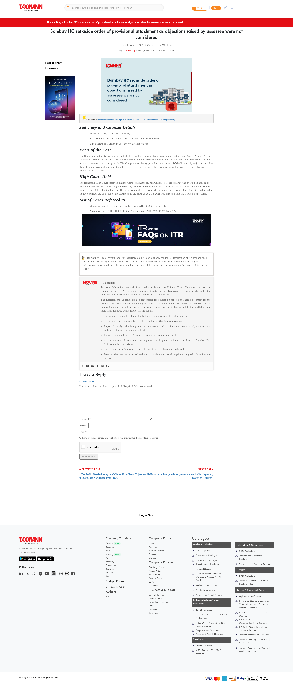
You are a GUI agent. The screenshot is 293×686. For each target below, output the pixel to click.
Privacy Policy (155, 570)
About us (153, 547)
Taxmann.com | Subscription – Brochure (253, 557)
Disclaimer (153, 585)
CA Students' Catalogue (206, 555)
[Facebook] (98, 366)
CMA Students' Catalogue (207, 564)
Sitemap (152, 558)
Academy (110, 561)
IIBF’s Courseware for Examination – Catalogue (255, 614)
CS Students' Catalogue (206, 560)
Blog (58, 22)
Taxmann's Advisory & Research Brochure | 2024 (253, 582)
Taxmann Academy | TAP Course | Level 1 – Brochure (254, 641)
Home (50, 22)
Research (110, 547)
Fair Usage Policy (156, 567)
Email (83, 431)
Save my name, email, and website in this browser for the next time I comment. (121, 437)
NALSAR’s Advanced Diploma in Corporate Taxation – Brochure (253, 621)
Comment (85, 419)
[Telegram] (88, 366)
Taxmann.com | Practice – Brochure (255, 564)
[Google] (108, 366)
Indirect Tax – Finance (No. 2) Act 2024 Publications (211, 625)
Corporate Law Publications (208, 630)
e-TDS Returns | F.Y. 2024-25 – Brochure (210, 652)
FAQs (151, 605)
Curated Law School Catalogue (210, 595)
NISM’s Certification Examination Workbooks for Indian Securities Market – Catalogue (254, 604)
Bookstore (110, 568)
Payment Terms (155, 578)
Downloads (154, 613)
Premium (109, 543)
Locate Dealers (155, 598)
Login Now (146, 515)
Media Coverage (156, 550)
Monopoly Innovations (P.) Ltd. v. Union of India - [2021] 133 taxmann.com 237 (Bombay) (136, 120)
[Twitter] (83, 366)
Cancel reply (86, 381)
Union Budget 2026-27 (115, 586)
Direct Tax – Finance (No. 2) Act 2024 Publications (213, 616)
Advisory (109, 558)
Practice (109, 550)
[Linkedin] (93, 366)
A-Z (107, 596)
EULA (151, 581)
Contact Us (154, 609)
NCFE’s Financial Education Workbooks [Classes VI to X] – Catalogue (209, 576)
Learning (109, 554)
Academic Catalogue (205, 590)
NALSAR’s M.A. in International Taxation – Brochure (253, 628)
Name (83, 425)
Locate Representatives (159, 602)
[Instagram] (103, 366)
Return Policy (154, 574)
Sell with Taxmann (157, 594)
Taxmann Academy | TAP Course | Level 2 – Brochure (254, 650)
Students (109, 572)
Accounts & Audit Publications (209, 634)
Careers (152, 554)
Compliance (111, 565)
